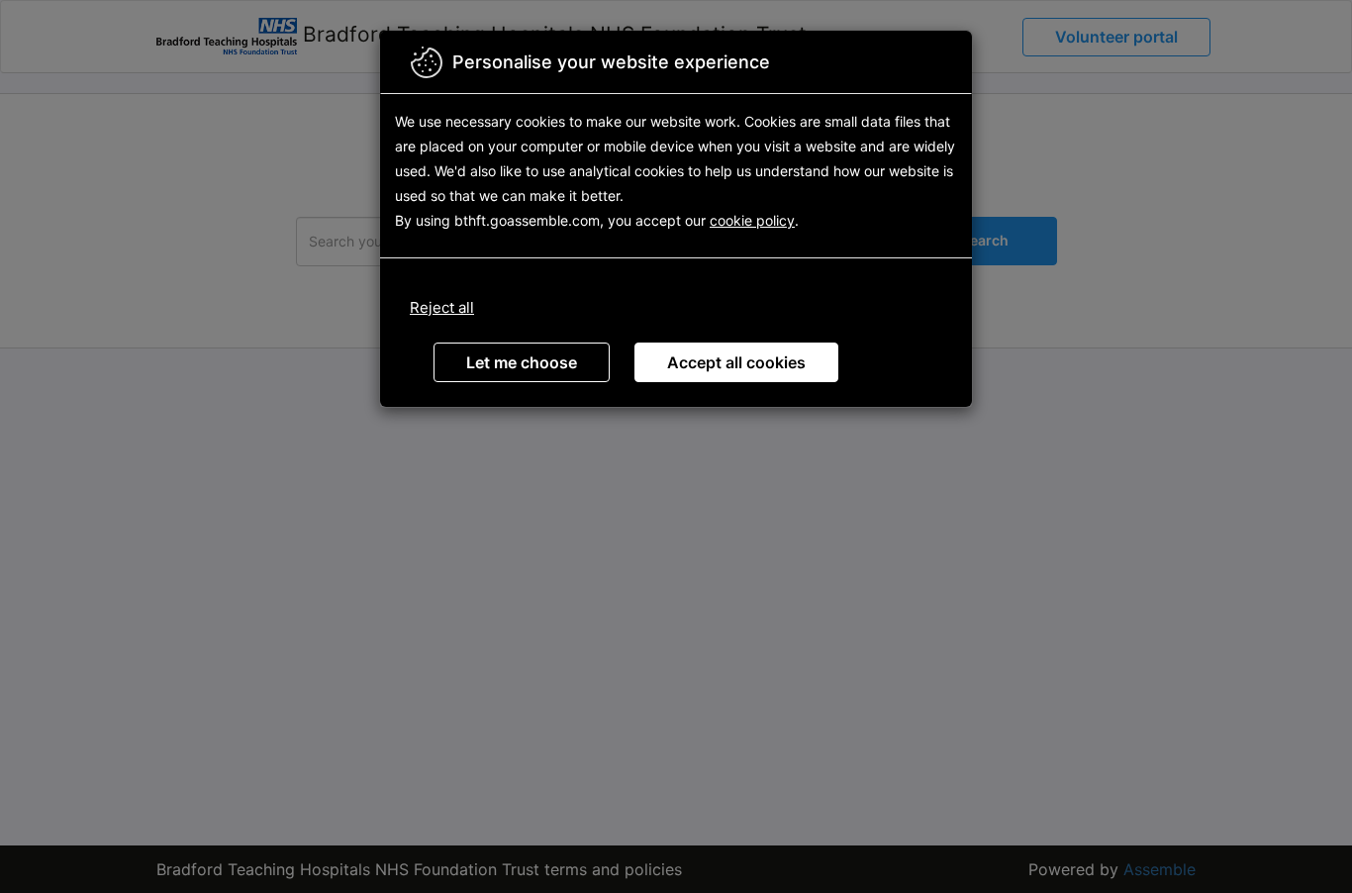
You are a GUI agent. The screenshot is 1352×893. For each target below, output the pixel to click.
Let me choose (521, 362)
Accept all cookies (736, 362)
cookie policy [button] (752, 220)
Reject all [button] (442, 307)
